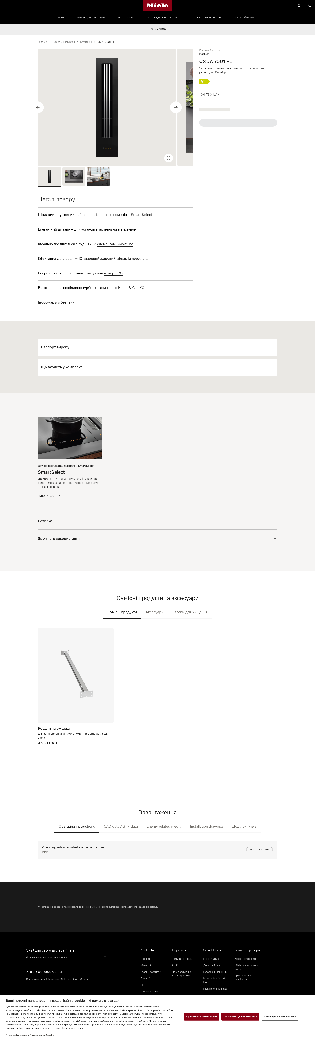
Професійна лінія (245, 18)
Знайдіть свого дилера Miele (50, 950)
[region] (115, 107)
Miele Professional (245, 959)
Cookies (49, 1035)
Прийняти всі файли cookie (201, 1016)
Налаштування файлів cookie (280, 1016)
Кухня (62, 18)
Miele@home (211, 959)
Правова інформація (17, 1035)
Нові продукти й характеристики (181, 974)
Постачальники (150, 991)
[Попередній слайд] (38, 107)
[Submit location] (104, 957)
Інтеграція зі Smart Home (214, 980)
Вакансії (145, 978)
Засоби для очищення (161, 18)
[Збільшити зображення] (168, 158)
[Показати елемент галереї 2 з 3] (73, 177)
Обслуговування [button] (209, 18)
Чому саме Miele (182, 959)
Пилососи (125, 18)
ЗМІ (143, 985)
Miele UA (146, 965)
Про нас (145, 959)
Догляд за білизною (91, 18)
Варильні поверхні (64, 42)
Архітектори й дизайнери (243, 977)
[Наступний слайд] (176, 107)
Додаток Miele (244, 826)
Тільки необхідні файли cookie (240, 1016)
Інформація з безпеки (56, 302)
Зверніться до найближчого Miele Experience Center (57, 979)
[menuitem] (64, 17)
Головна (42, 42)
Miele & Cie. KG (131, 288)
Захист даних (37, 1035)
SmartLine (86, 42)
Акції (174, 965)
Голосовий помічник (215, 972)
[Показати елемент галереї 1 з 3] (49, 177)
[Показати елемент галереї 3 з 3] (98, 177)
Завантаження (259, 850)
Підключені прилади (215, 989)
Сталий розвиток (151, 972)
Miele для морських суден (246, 967)
